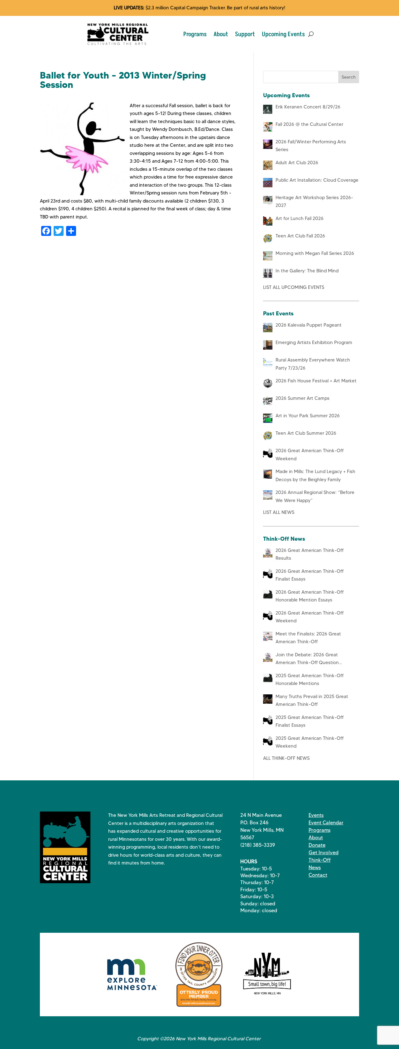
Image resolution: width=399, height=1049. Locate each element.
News (315, 867)
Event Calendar (326, 823)
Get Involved (324, 852)
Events (316, 815)
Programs (195, 34)
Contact (318, 875)
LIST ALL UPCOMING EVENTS (293, 287)
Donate (317, 845)
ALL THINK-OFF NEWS (286, 758)
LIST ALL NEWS (278, 512)
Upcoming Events (283, 34)
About (221, 34)
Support (245, 34)
